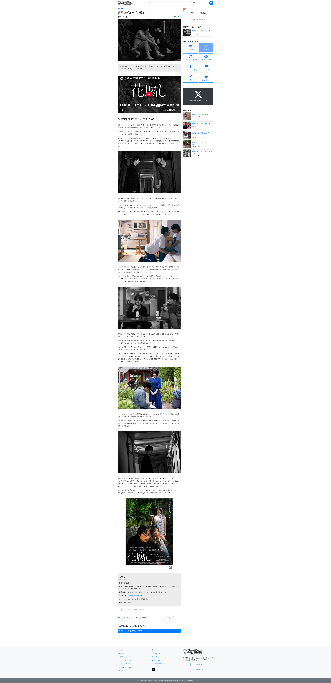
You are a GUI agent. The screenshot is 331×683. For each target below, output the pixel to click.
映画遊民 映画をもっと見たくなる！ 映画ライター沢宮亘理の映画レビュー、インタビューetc (167, 680)
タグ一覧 (154, 657)
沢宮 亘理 (125, 618)
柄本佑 (130, 610)
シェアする (169, 618)
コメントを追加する (131, 631)
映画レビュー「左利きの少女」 (202, 123)
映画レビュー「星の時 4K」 (201, 114)
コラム (121, 671)
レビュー (122, 650)
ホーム (154, 650)
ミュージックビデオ (125, 660)
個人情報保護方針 (157, 664)
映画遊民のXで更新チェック (198, 101)
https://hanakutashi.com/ (135, 595)
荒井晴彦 (142, 610)
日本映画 (121, 8)
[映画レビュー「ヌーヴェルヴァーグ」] (187, 153)
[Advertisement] (198, 171)
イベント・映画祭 (124, 664)
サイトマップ (156, 653)
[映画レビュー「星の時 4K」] (187, 116)
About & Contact (156, 660)
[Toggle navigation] (211, 3)
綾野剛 (135, 610)
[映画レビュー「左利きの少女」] (187, 125)
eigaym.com (200, 669)
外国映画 (122, 653)
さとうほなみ (122, 610)
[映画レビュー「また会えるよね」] (187, 144)
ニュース (122, 674)
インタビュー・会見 (125, 667)
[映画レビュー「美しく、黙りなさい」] (187, 134)
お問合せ (199, 664)
